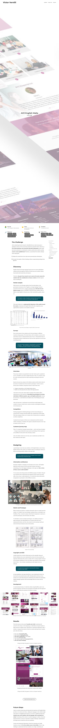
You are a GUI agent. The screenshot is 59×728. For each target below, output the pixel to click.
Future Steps (51, 257)
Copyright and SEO (52, 253)
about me (50, 2)
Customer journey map (53, 248)
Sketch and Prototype (52, 252)
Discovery (50, 242)
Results (50, 256)
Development (51, 255)
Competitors (51, 247)
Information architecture (53, 251)
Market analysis (51, 243)
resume (54, 2)
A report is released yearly (29, 288)
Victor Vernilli (9, 2)
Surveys (50, 244)
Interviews (51, 246)
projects (45, 2)
